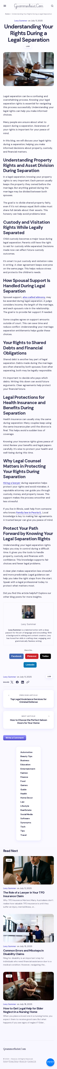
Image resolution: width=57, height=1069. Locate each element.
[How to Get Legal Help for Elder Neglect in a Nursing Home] (28, 986)
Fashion (24, 773)
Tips (22, 831)
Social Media (26, 814)
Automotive (26, 752)
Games (24, 785)
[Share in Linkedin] (22, 682)
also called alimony (34, 297)
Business (24, 760)
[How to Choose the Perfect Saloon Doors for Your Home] (28, 720)
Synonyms (25, 822)
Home (7, 14)
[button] (4, 5)
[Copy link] (27, 682)
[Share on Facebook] (17, 682)
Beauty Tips (26, 756)
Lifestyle (24, 806)
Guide (23, 789)
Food (22, 781)
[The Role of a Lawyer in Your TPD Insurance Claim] (28, 870)
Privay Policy (13, 1061)
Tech (22, 826)
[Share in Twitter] (12, 682)
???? (50, 1062)
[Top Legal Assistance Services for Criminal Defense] (28, 699)
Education (25, 764)
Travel (23, 835)
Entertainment (27, 769)
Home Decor (26, 797)
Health (23, 793)
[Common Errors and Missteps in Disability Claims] (28, 928)
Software (25, 818)
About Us (22, 1061)
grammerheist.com (28, 6)
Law (28, 46)
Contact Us (32, 1061)
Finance (24, 777)
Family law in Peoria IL (28, 512)
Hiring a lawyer (11, 483)
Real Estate (25, 810)
